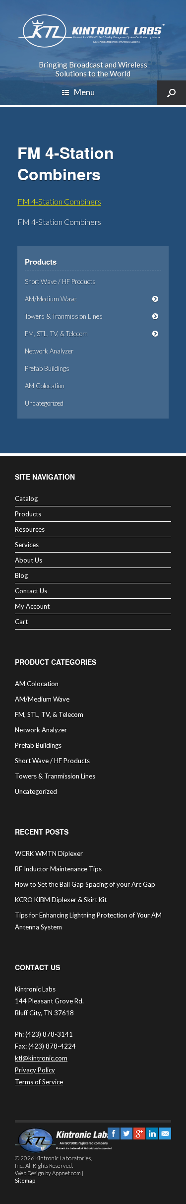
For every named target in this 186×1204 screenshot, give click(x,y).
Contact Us (31, 591)
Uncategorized (44, 403)
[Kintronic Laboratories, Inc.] (93, 31)
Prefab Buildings (47, 368)
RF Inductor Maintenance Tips (58, 869)
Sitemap (25, 1180)
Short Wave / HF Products (60, 281)
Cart (21, 622)
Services (27, 545)
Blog (21, 575)
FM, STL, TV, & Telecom (56, 334)
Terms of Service (39, 1082)
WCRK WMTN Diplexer (49, 853)
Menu (84, 92)
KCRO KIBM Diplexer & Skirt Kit (61, 900)
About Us (28, 560)
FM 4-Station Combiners (59, 201)
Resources (30, 529)
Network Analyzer (49, 351)
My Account (32, 606)
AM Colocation (44, 386)
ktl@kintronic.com (41, 1058)
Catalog (26, 498)
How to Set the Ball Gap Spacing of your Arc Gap (85, 884)
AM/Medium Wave (50, 299)
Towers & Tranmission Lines (64, 316)
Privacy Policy (35, 1070)
